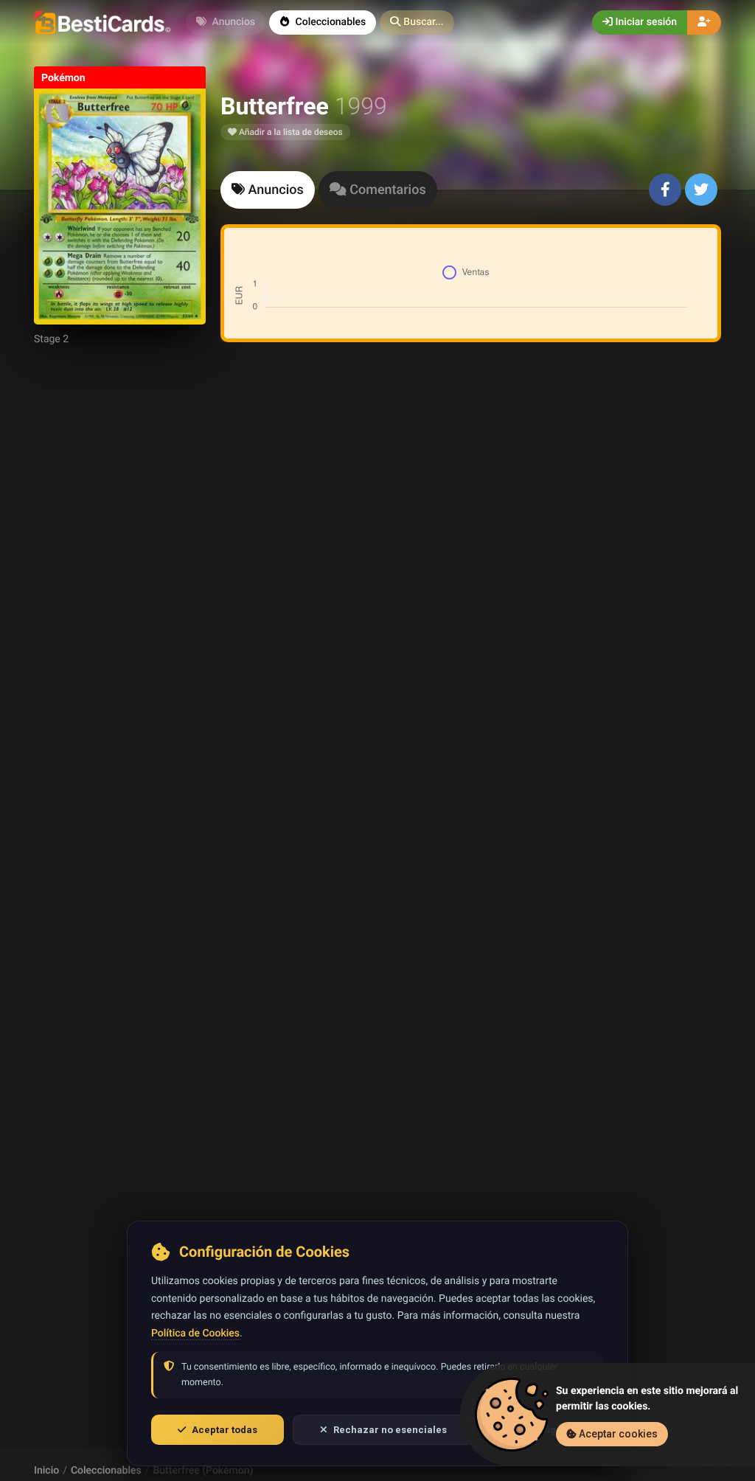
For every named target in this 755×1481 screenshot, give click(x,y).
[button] (416, 22)
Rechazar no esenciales (390, 1429)
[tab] (267, 190)
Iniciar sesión (645, 22)
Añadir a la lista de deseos (290, 132)
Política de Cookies (195, 1333)
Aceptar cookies (617, 1434)
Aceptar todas (224, 1429)
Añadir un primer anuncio (468, 549)
